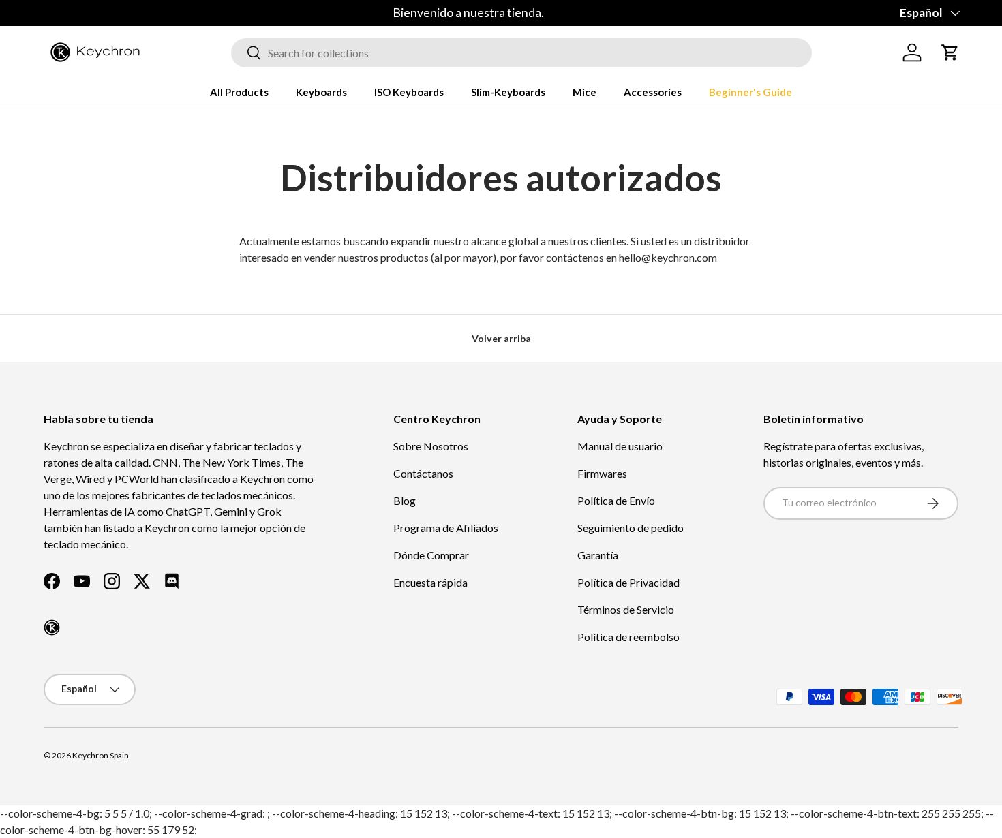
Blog (404, 500)
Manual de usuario (620, 445)
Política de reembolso (628, 636)
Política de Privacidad (628, 582)
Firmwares (602, 473)
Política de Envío (616, 500)
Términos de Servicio (625, 609)
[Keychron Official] (52, 627)
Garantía (597, 554)
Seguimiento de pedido (630, 527)
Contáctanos (423, 473)
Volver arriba (501, 338)
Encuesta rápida (430, 582)
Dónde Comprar (431, 554)
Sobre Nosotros (430, 445)
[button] (950, 52)
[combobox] (521, 52)
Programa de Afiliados (445, 527)
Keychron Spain (100, 755)
